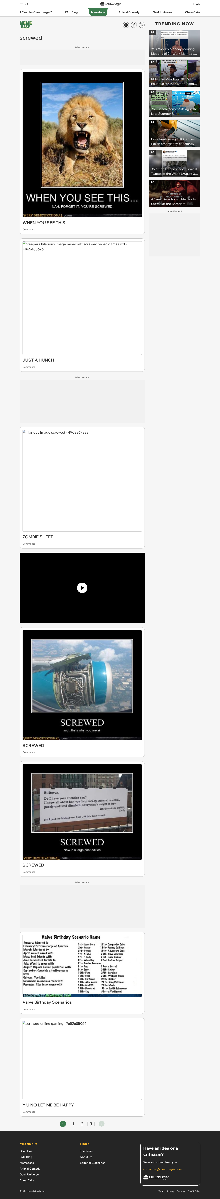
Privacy (170, 1191)
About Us (86, 1157)
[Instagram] (126, 25)
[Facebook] (134, 25)
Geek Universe (29, 1174)
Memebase (27, 1162)
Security (181, 1191)
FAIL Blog (26, 1157)
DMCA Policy (194, 1191)
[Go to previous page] (63, 1124)
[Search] (27, 4)
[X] (142, 25)
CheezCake (27, 1180)
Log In (196, 4)
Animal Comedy (30, 1168)
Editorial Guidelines (92, 1162)
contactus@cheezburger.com (162, 1169)
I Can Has (26, 1151)
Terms (161, 1191)
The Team (86, 1151)
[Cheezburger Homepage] (111, 4)
